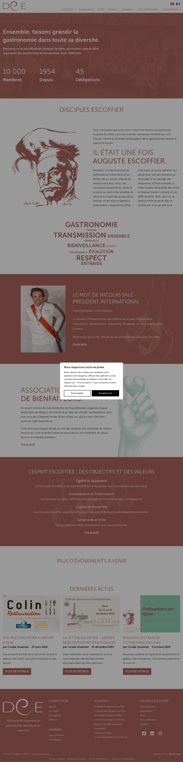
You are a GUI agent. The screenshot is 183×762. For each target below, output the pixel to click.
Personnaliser (77, 393)
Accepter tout (105, 393)
